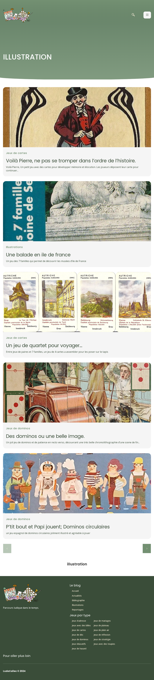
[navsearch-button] (133, 15)
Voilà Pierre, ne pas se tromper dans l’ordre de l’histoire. (71, 160)
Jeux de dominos (18, 428)
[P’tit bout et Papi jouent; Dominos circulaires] (77, 483)
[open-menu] (147, 15)
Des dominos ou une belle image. (45, 436)
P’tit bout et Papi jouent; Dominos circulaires (58, 526)
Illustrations (14, 247)
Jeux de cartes (16, 153)
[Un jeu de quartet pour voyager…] (77, 302)
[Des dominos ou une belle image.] (77, 392)
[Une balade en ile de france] (77, 211)
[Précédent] (7, 548)
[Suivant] (147, 548)
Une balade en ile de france (38, 254)
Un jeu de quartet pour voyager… (44, 345)
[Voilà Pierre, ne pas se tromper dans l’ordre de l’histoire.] (77, 117)
